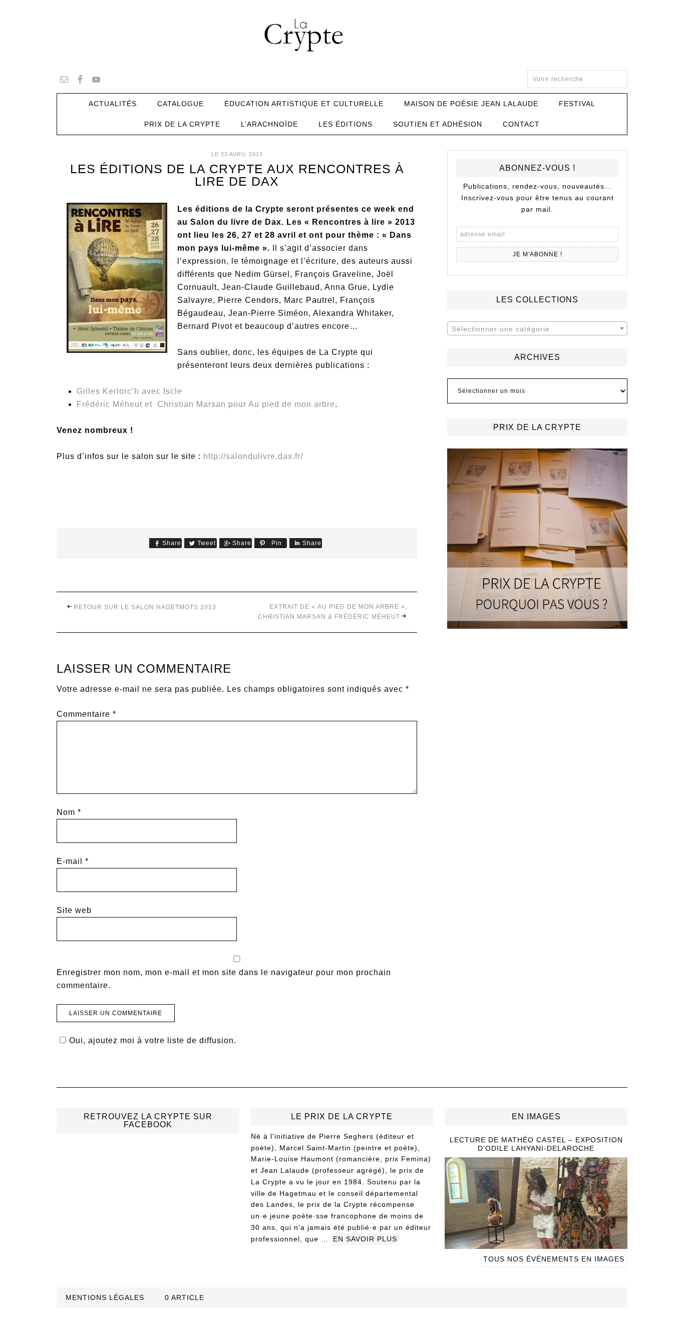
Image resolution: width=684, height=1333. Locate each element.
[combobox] (537, 328)
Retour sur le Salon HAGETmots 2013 (145, 607)
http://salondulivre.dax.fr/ (253, 456)
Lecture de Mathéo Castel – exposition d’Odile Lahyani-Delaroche (536, 1144)
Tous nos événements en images (553, 1259)
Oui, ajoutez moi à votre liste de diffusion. (152, 1040)
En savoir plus (365, 1239)
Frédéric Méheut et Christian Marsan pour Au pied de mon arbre (206, 404)
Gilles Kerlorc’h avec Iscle (129, 391)
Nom (69, 812)
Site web (74, 910)
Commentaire (86, 714)
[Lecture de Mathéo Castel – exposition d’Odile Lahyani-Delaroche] (536, 1244)
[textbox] (537, 329)
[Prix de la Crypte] (537, 539)
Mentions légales (105, 1297)
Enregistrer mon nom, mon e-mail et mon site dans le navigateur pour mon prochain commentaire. (224, 979)
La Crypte (342, 35)
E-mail (73, 861)
